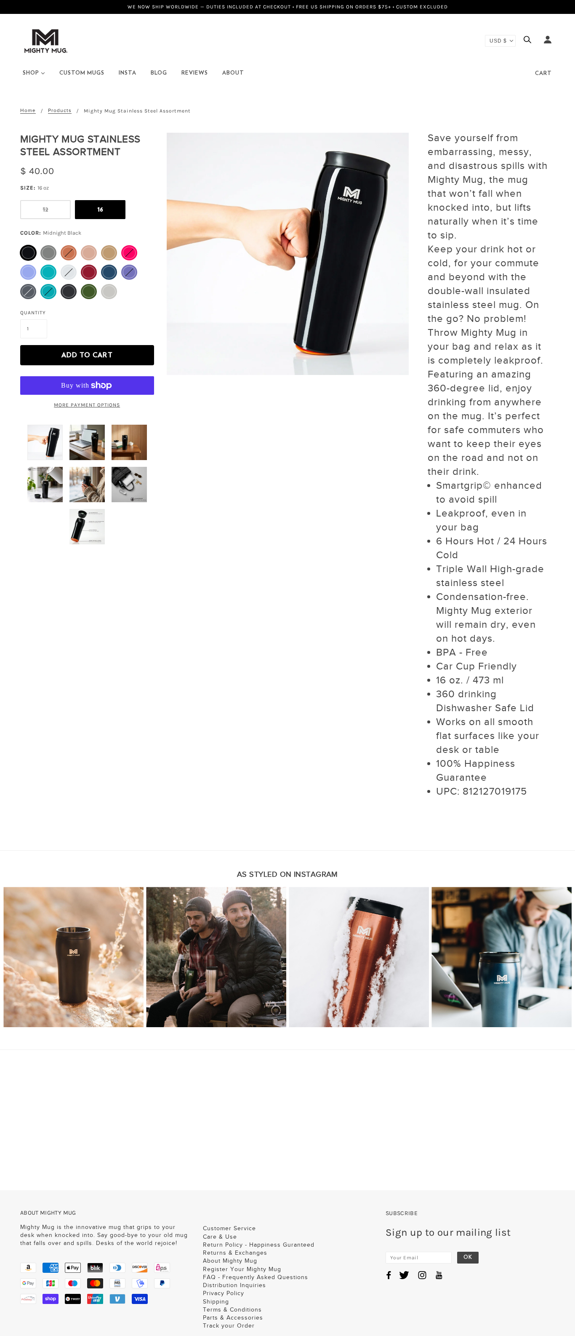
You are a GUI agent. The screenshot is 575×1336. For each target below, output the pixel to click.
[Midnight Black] (28, 252)
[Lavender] (28, 272)
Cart (543, 73)
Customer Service (229, 1228)
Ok (467, 1257)
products (60, 110)
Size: (34, 188)
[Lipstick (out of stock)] (129, 252)
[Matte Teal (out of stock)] (48, 291)
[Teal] (48, 272)
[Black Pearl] (48, 252)
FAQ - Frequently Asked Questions (255, 1277)
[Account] (547, 40)
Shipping (216, 1302)
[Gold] (109, 252)
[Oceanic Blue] (109, 272)
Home (28, 110)
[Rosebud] (89, 272)
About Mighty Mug (230, 1261)
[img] (529, 40)
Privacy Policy (223, 1293)
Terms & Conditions (232, 1310)
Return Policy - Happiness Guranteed (258, 1245)
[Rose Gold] (89, 252)
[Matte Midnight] (69, 291)
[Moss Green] (89, 291)
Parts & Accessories (233, 1318)
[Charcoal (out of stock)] (28, 291)
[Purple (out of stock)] (129, 272)
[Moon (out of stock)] (69, 272)
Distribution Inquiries (234, 1285)
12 (45, 209)
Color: (50, 233)
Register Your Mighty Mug (242, 1269)
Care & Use (220, 1237)
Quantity (33, 313)
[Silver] (109, 291)
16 (100, 209)
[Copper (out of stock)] (69, 252)
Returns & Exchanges (235, 1253)
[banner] (45, 40)
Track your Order (229, 1326)
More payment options (87, 405)
